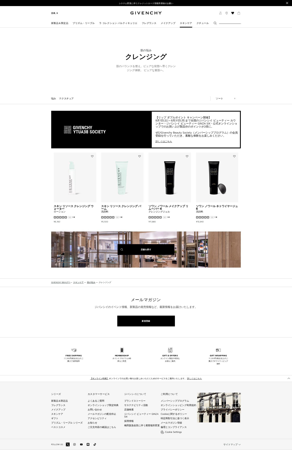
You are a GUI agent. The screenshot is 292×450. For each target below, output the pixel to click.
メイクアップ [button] (168, 23)
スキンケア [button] (186, 23)
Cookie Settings (173, 431)
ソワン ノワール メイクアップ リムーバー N (168, 207)
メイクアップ (58, 409)
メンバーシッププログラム (175, 400)
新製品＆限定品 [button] (59, 23)
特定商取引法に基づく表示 (175, 418)
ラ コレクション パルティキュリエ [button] (118, 23)
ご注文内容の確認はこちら (102, 427)
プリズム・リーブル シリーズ (67, 422)
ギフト (54, 418)
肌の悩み (146, 50)
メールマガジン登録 (171, 422)
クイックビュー (76, 197)
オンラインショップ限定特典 (103, 405)
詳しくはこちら (163, 141)
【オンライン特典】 (99, 378)
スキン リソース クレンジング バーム (121, 207)
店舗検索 (129, 409)
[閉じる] (287, 3)
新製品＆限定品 (59, 400)
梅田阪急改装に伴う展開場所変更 (142, 425)
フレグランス (58, 405)
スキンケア (57, 414)
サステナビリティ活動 (136, 405)
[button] (220, 13)
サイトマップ (230, 444)
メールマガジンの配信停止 (102, 414)
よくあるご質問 (96, 400)
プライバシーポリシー (172, 409)
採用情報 (129, 421)
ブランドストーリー (134, 400)
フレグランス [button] (149, 23)
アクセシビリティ (97, 418)
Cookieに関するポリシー (174, 414)
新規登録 (146, 321)
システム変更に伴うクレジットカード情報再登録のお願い (146, 3)
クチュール (203, 23)
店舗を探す (151, 251)
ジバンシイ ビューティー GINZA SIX (141, 415)
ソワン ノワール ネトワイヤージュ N (217, 207)
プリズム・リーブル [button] (84, 23)
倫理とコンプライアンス (174, 427)
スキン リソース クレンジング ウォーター (74, 207)
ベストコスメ (58, 427)
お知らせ (92, 422)
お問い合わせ (95, 409)
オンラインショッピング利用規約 (178, 405)
